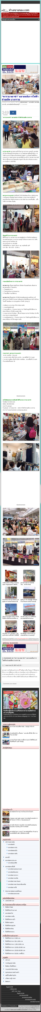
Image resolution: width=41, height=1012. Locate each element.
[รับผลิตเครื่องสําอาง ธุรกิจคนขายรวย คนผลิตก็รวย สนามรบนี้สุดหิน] (20, 708)
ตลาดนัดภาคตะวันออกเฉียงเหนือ (17, 884)
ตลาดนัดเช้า (11, 844)
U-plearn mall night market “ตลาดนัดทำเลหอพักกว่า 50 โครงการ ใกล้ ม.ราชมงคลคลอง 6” (24, 819)
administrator (23, 102)
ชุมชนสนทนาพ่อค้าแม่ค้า (12, 972)
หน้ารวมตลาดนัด (10, 842)
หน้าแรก (7, 960)
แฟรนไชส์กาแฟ (9, 900)
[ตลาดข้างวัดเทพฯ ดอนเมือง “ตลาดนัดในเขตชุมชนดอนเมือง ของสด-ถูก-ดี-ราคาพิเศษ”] (5, 829)
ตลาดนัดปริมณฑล (13, 872)
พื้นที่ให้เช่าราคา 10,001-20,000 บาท (15, 947)
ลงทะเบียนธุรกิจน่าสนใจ (30, 1000)
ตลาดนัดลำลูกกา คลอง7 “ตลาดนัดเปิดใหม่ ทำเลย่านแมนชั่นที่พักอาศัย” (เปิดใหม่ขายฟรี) (24, 832)
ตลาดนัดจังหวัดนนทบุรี (13, 104)
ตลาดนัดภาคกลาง (13, 875)
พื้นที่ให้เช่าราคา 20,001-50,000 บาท (15, 950)
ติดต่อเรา (7, 981)
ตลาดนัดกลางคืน (12, 853)
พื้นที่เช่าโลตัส (9, 907)
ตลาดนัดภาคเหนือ (13, 878)
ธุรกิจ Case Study (16, 991)
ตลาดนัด (31, 102)
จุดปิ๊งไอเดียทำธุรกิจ (10, 975)
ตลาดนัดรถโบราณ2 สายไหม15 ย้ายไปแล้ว (21, 811)
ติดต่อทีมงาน (5, 1006)
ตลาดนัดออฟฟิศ (12, 863)
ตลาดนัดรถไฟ (9, 913)
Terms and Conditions (16, 1009)
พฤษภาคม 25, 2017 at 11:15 (13, 665)
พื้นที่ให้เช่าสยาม (9, 931)
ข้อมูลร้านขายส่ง (20, 993)
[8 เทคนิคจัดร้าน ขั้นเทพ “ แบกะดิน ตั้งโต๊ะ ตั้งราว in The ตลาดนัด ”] (5, 737)
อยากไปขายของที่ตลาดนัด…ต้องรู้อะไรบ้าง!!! (22, 726)
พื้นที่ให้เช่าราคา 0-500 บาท (12, 938)
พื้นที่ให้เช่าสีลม (9, 928)
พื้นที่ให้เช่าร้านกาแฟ (11, 910)
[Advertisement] (20, 42)
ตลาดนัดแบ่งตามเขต (13, 893)
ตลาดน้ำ (7, 857)
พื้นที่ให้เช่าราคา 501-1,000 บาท (14, 941)
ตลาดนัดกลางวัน (12, 847)
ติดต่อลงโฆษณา (13, 1006)
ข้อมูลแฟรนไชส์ (9, 987)
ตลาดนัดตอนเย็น (12, 850)
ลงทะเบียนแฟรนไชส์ (23, 995)
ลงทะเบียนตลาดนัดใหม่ (27, 997)
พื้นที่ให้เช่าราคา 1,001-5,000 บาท (14, 944)
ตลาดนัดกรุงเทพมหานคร (15, 869)
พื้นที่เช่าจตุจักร (9, 922)
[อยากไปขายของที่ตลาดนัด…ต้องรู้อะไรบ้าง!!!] (5, 730)
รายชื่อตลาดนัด (13, 989)
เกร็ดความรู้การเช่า (10, 978)
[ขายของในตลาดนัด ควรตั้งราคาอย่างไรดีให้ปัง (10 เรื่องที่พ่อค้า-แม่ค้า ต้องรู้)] (5, 744)
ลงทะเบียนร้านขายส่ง (35, 1002)
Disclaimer (25, 1009)
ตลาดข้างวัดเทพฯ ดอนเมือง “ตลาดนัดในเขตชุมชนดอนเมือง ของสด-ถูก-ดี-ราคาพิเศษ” (23, 825)
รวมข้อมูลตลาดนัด (10, 963)
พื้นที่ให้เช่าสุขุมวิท (10, 925)
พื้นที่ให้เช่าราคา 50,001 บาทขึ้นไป (14, 953)
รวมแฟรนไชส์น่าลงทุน (11, 969)
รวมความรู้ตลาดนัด (9, 724)
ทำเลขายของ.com (34, 1006)
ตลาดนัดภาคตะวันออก (14, 881)
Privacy (33, 1008)
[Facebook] (13, 113)
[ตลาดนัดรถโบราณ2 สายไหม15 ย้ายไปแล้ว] (5, 815)
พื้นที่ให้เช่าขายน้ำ (10, 919)
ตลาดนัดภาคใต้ (12, 887)
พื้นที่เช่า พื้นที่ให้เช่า (10, 966)
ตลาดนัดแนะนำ (7, 809)
